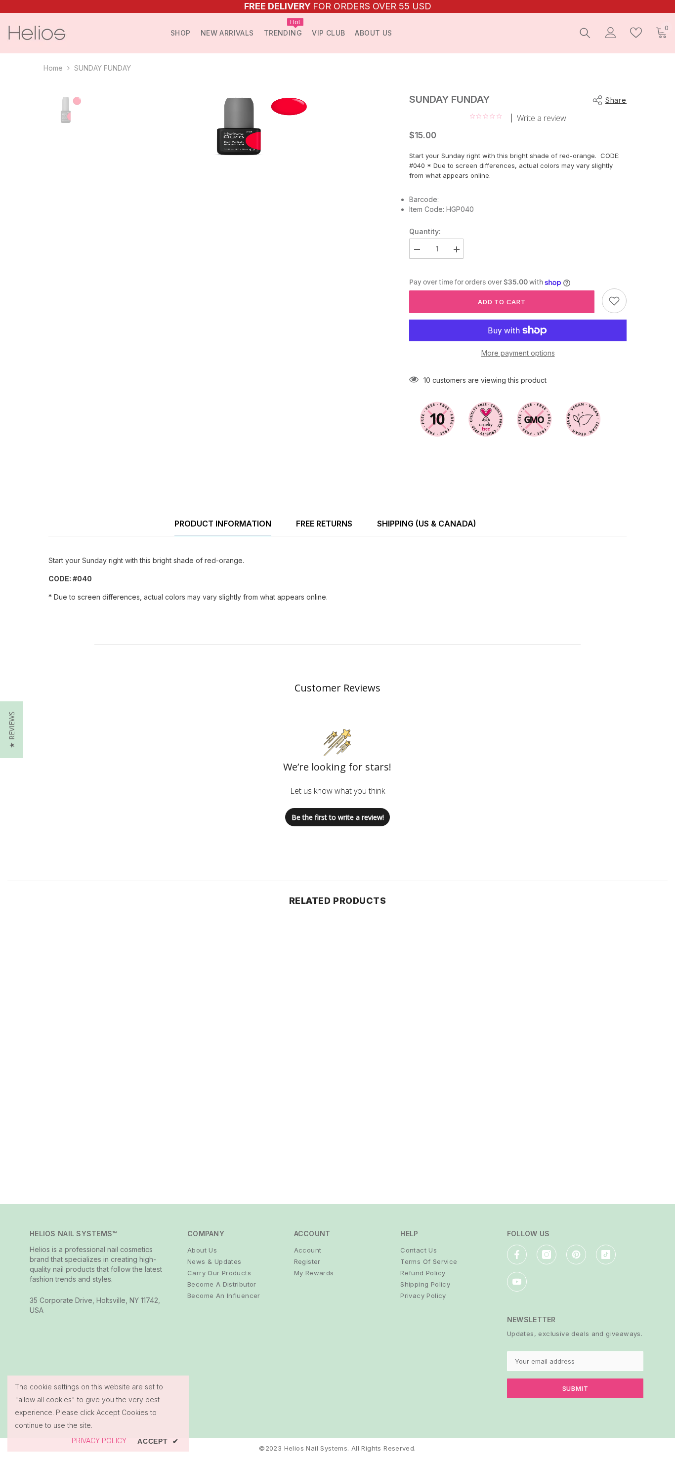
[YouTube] (517, 1282)
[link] (84, 1139)
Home (53, 68)
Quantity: (425, 231)
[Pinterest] (576, 1254)
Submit (575, 1388)
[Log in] (610, 32)
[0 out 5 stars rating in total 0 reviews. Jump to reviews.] (488, 116)
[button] (11, 729)
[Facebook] (517, 1254)
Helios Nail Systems (315, 1448)
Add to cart (502, 302)
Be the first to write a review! (338, 817)
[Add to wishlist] (614, 300)
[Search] (585, 33)
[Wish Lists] (636, 33)
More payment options (518, 353)
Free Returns (324, 523)
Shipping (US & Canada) (426, 523)
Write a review (541, 118)
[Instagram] (546, 1254)
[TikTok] (606, 1254)
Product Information (222, 523)
